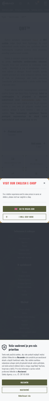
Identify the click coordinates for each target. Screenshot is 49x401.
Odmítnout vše (24, 395)
